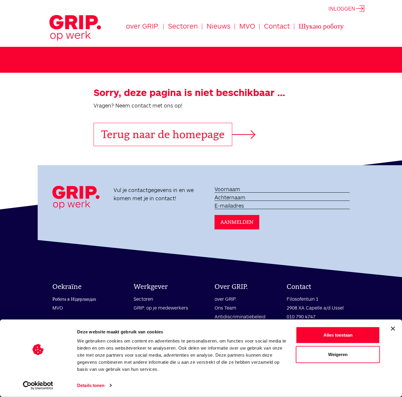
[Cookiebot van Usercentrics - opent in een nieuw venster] (38, 385)
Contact (277, 25)
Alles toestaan (338, 335)
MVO (247, 25)
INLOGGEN (341, 8)
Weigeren (338, 354)
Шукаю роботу (321, 25)
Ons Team (225, 307)
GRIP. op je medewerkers (161, 307)
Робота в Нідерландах (74, 299)
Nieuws (218, 25)
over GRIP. (142, 25)
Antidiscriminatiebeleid (240, 316)
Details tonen (90, 385)
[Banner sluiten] (393, 329)
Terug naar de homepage (163, 134)
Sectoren (183, 25)
